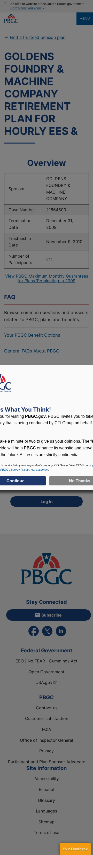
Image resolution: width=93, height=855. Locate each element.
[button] (75, 849)
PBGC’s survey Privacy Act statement (24, 469)
